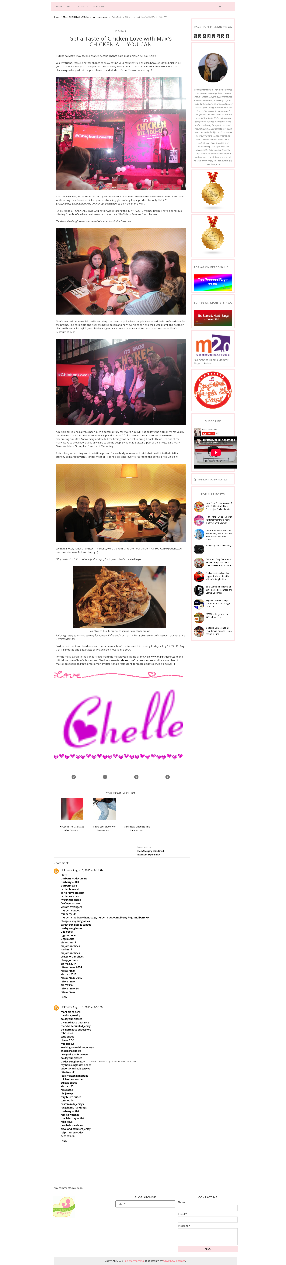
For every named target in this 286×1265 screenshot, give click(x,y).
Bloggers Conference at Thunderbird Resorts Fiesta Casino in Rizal (219, 630)
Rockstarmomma (134, 1260)
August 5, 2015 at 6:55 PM (88, 1007)
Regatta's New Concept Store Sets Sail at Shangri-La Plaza (218, 603)
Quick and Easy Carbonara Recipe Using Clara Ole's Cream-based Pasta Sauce (218, 562)
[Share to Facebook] (105, 777)
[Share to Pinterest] (167, 777)
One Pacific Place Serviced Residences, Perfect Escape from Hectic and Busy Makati (219, 535)
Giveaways (98, 6)
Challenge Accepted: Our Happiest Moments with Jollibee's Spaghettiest (217, 576)
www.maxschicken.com (164, 656)
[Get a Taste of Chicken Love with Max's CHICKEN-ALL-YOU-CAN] (136, 777)
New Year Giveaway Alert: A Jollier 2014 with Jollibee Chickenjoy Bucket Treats (219, 506)
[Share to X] (74, 777)
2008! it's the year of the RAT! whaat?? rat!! (217, 615)
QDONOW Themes (174, 1260)
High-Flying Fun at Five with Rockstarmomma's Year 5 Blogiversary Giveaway (219, 519)
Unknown (66, 870)
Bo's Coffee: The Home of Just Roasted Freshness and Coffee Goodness (219, 589)
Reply (64, 996)
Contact (83, 6)
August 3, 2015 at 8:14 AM (88, 870)
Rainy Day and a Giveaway (218, 545)
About (70, 6)
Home (59, 6)
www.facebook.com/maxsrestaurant (132, 660)
